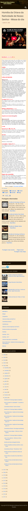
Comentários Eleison (6, 321)
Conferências (5, 324)
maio (5, 386)
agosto (5, 378)
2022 (4, 365)
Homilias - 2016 (5, 334)
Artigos (4, 313)
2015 (4, 486)
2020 (4, 472)
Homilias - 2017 (5, 337)
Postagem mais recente (8, 250)
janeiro (5, 397)
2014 (4, 488)
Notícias (4, 346)
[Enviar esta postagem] (3, 195)
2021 (4, 469)
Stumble (13, 192)
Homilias (5, 188)
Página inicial (20, 250)
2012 (4, 494)
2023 (4, 362)
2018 (4, 477)
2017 (4, 480)
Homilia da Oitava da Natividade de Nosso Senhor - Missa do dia (13, 16)
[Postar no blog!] (7, 195)
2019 (4, 475)
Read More (12, 211)
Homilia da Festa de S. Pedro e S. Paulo (16, 297)
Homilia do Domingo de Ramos (17, 234)
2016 (4, 483)
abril (5, 389)
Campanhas (5, 316)
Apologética (5, 311)
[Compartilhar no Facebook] (10, 195)
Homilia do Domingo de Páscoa (17, 202)
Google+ (6, 192)
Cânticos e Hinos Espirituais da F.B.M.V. (10, 326)
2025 (4, 357)
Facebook (13, 191)
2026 (4, 354)
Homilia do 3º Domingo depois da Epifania (13, 409)
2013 (4, 491)
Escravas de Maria (18, 186)
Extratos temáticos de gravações (9, 329)
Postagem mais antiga (20, 251)
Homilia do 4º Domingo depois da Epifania (13, 399)
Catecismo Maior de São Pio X (8, 319)
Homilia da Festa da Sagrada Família (12, 442)
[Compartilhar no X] (8, 195)
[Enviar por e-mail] (5, 195)
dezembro (6, 367)
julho (5, 381)
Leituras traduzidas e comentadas (9, 339)
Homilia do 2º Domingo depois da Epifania (13, 435)
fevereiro (6, 394)
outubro (6, 373)
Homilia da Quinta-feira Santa (16, 214)
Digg (19, 192)
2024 (4, 360)
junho (5, 384)
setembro (6, 375)
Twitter (21, 191)
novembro (6, 370)
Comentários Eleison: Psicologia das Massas (14, 428)
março (5, 392)
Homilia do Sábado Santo (15, 226)
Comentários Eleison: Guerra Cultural (12, 406)
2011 (4, 496)
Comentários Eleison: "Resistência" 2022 (13, 449)
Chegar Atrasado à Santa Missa (15, 282)
